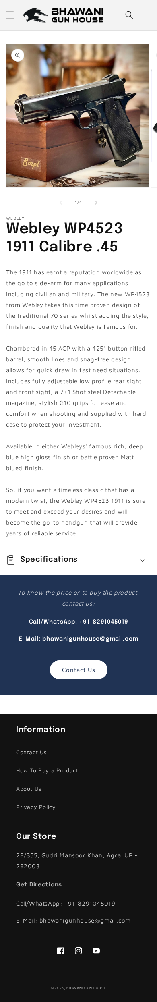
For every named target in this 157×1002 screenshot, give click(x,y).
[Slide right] (96, 203)
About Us (28, 788)
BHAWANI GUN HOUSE (86, 988)
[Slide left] (61, 203)
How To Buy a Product (47, 770)
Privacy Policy (36, 806)
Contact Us (78, 669)
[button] (10, 15)
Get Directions (39, 885)
